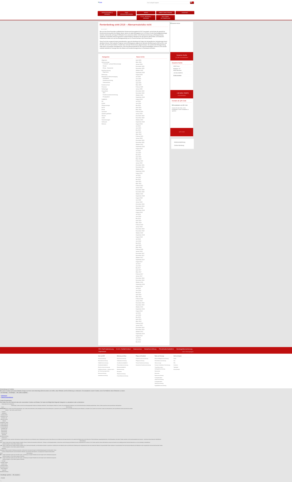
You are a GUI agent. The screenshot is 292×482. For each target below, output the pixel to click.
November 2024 (140, 93)
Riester (105, 66)
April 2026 (138, 60)
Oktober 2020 (139, 194)
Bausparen (119, 371)
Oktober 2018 (139, 233)
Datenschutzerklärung (7, 397)
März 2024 (138, 109)
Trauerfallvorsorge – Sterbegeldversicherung (160, 368)
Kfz (102, 101)
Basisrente (157, 373)
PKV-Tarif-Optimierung (165, 17)
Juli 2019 (138, 214)
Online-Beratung (179, 145)
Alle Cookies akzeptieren (22, 392)
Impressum (102, 351)
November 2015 (140, 305)
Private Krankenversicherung (142, 362)
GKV (104, 92)
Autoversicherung (102, 358)
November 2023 (140, 117)
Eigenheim (106, 72)
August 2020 (139, 198)
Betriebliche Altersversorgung (109, 76)
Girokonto (176, 365)
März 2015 (138, 321)
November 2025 (140, 68)
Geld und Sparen (178, 356)
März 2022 (138, 159)
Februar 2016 (139, 298)
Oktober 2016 (139, 282)
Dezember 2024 (140, 91)
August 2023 (139, 124)
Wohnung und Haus (121, 356)
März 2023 (138, 134)
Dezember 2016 (140, 278)
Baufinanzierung (106, 70)
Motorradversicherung (103, 360)
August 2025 (139, 74)
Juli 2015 (138, 313)
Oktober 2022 (139, 144)
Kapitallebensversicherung (160, 385)
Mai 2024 (138, 105)
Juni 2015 (138, 315)
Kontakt (185, 12)
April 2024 (138, 107)
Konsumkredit (177, 369)
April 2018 (138, 245)
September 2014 (140, 333)
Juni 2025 (138, 78)
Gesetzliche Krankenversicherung (143, 365)
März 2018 (138, 247)
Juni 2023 (138, 128)
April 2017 (138, 270)
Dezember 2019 (140, 204)
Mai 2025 (138, 80)
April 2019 (138, 220)
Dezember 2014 (140, 327)
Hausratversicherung (121, 358)
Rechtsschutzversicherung (104, 367)
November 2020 (140, 191)
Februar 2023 (139, 136)
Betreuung (104, 74)
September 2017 (140, 259)
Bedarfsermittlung (150, 349)
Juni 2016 (138, 290)
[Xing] (193, 7)
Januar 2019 (139, 226)
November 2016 (140, 280)
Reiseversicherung (102, 373)
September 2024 (140, 97)
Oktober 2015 (139, 307)
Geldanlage (105, 89)
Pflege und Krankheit (141, 356)
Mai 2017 (138, 268)
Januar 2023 (139, 138)
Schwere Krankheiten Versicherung (162, 365)
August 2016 (139, 286)
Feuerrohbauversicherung (122, 375)
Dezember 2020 (140, 189)
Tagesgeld (176, 367)
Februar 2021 (139, 185)
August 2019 (139, 212)
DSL (174, 362)
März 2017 (138, 272)
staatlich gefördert (106, 113)
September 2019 (140, 210)
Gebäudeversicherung (122, 360)
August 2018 (139, 237)
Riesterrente (157, 371)
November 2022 (140, 142)
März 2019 (138, 222)
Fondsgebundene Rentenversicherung (159, 382)
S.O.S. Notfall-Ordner (146, 17)
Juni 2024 (138, 103)
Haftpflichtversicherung (103, 362)
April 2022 (138, 156)
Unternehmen (106, 82)
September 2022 (140, 146)
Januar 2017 (139, 276)
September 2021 (140, 171)
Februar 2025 (139, 87)
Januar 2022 (139, 163)
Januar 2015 (139, 325)
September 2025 (140, 72)
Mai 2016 (138, 292)
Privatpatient (106, 96)
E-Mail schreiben (177, 75)
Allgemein (104, 60)
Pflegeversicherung (140, 360)
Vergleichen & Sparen (107, 13)
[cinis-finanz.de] (100, 2)
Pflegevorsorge (106, 105)
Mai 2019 (138, 218)
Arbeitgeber (106, 78)
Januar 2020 (139, 202)
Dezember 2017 (140, 253)
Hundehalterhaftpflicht (103, 365)
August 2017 (139, 261)
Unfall (103, 117)
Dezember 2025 (140, 66)
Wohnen (104, 124)
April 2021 (138, 181)
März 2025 (138, 85)
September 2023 (140, 122)
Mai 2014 (138, 342)
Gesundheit (105, 91)
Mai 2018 (138, 243)
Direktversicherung (108, 80)
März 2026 (138, 62)
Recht (103, 107)
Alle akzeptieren (16, 474)
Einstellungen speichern (6, 474)
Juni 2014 (138, 339)
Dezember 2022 (140, 140)
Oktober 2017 (139, 257)
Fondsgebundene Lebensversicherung (159, 378)
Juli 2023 (138, 126)
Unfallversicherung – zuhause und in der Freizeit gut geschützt (106, 370)
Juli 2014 (138, 337)
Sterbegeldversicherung (184, 349)
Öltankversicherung (121, 373)
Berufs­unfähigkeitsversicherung (162, 358)
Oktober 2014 (139, 331)
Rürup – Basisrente (108, 68)
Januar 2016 (139, 300)
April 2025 (138, 82)
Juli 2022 (138, 150)
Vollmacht (104, 122)
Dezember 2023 (140, 115)
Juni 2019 (138, 216)
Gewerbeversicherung (103, 375)
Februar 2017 (139, 274)
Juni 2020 (138, 200)
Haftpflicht (104, 99)
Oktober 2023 (139, 119)
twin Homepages (188, 351)
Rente (103, 109)
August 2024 (139, 99)
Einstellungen (12, 392)
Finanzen (104, 87)
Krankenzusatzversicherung (110, 94)
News (146, 12)
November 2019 (140, 206)
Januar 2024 (139, 113)
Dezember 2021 (140, 165)
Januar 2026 (139, 64)
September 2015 (140, 309)
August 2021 (139, 173)
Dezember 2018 (140, 228)
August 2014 (139, 335)
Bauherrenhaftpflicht (121, 367)
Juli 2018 (138, 239)
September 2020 (140, 196)
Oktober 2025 (139, 70)
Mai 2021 (138, 179)
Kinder (103, 103)
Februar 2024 (139, 111)
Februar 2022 (139, 161)
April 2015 (138, 319)
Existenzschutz (106, 85)
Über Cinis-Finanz (165, 12)
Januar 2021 (139, 187)
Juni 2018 (138, 241)
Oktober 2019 (139, 208)
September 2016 (140, 284)
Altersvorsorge (105, 62)
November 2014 (140, 329)
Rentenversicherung (159, 375)
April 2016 (138, 294)
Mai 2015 (138, 317)
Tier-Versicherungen (126, 13)
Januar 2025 (139, 89)
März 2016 (138, 296)
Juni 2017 (138, 265)
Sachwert (104, 111)
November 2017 (140, 255)
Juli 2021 (138, 175)
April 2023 (138, 132)
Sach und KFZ (101, 356)
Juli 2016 (138, 288)
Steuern (104, 115)
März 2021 (138, 183)
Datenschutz (137, 349)
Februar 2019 (139, 224)
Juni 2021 (138, 177)
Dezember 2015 (140, 302)
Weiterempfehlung (179, 142)
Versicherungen (106, 119)
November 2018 (140, 231)
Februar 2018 (139, 249)
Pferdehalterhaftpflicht (166, 349)
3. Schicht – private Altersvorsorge (112, 64)
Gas (174, 360)
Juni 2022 (138, 152)
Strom (175, 358)
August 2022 (139, 148)
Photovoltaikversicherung (122, 365)
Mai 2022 (138, 154)
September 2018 (140, 235)
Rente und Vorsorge (159, 356)
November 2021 (140, 167)
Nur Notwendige (4, 392)
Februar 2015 (139, 323)
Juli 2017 (138, 263)
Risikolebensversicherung (160, 360)
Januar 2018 (139, 251)
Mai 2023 (138, 130)
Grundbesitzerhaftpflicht (122, 362)
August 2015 (139, 311)
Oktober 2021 (139, 169)
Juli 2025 (138, 76)
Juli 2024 (138, 101)
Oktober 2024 (139, 95)
